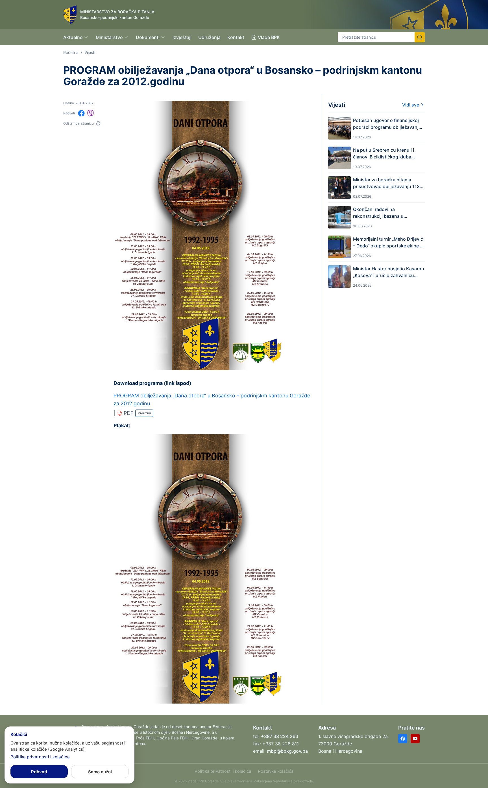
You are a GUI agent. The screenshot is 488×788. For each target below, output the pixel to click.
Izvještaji (182, 37)
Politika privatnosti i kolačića (223, 771)
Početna (71, 52)
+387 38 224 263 (279, 736)
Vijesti (89, 52)
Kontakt (235, 37)
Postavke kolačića (275, 771)
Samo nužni (100, 771)
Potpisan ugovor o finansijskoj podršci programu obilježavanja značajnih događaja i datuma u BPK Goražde (387, 123)
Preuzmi (144, 413)
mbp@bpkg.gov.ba (287, 751)
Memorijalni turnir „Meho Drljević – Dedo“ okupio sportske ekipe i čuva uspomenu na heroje (388, 242)
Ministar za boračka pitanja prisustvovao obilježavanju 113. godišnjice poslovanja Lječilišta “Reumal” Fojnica (387, 183)
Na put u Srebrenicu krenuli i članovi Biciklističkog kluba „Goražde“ (383, 153)
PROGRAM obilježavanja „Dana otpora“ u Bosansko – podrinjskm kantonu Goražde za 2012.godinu (212, 399)
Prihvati (39, 771)
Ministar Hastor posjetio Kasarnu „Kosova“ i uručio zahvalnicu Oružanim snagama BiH (388, 272)
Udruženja (209, 37)
